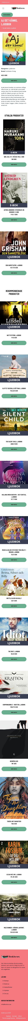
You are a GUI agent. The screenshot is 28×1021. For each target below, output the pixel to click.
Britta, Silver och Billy (14, 598)
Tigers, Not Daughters (14, 821)
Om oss (6, 993)
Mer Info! (14, 80)
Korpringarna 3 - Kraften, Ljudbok (14, 705)
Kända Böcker (8, 987)
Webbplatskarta (21, 1018)
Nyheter (6, 990)
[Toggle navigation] (3, 8)
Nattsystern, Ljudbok (14, 335)
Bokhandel (7, 15)
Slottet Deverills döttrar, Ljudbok (14, 388)
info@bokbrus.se (5, 2)
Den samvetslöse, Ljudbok (14, 265)
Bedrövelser (14, 761)
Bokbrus (6, 984)
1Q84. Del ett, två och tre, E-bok (14, 157)
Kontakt (14, 1016)
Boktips (6, 981)
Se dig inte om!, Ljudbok (14, 874)
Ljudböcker (12, 68)
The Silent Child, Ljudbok (14, 441)
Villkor (20, 1016)
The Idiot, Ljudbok (14, 651)
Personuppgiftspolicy (8, 1018)
